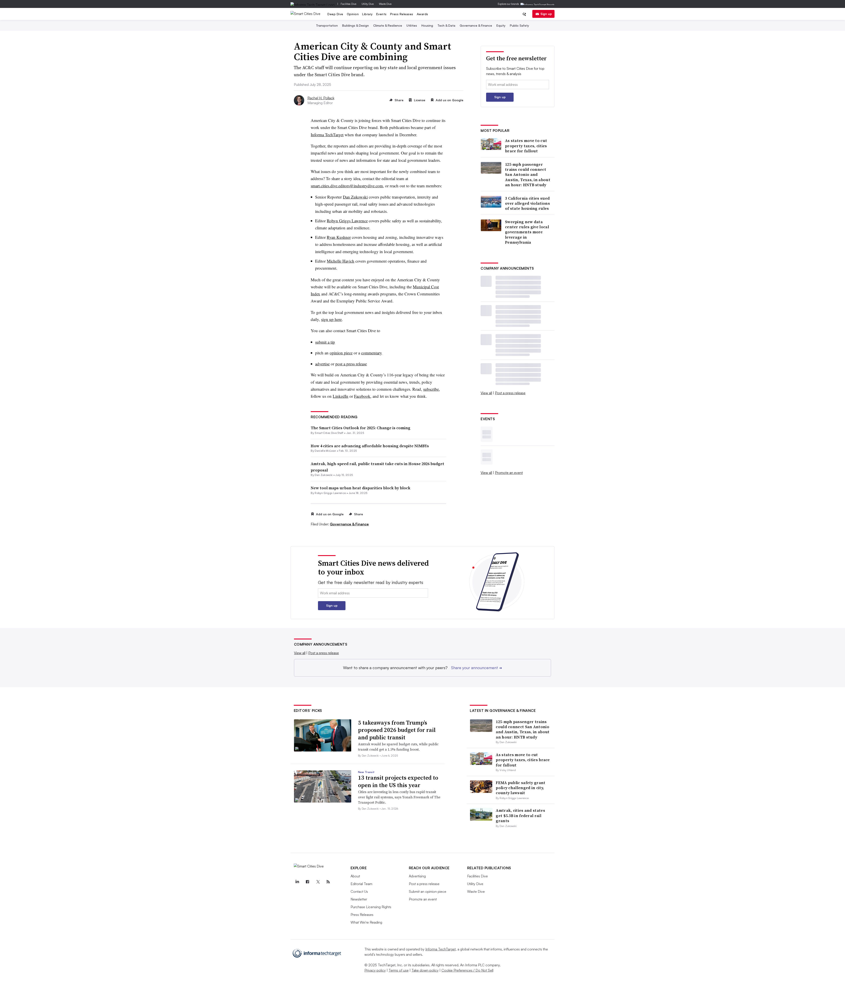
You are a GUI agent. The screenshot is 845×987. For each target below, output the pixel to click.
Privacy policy (375, 970)
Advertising (417, 876)
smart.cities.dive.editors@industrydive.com (347, 185)
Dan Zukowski (323, 475)
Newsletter (359, 899)
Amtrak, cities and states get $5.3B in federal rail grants (520, 815)
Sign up (546, 14)
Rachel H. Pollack (320, 98)
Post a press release (510, 393)
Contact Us (359, 891)
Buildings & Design (355, 25)
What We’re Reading (366, 922)
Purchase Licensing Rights (371, 907)
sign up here (331, 319)
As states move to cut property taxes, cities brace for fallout (526, 145)
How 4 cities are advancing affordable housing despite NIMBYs (370, 446)
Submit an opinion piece (427, 891)
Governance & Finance (476, 25)
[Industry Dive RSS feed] (328, 881)
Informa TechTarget (440, 949)
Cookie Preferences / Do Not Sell (467, 970)
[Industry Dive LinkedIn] (297, 881)
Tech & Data (446, 25)
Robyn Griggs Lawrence (330, 493)
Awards (422, 14)
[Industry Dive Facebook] (307, 881)
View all (486, 393)
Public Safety (519, 25)
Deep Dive (335, 14)
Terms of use (399, 970)
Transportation (327, 25)
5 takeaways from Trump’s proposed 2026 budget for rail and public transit (397, 730)
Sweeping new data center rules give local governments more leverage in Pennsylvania (527, 232)
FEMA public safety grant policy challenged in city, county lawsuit (520, 788)
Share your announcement (476, 667)
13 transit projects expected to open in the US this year (398, 781)
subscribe (431, 389)
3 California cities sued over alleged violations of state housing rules (527, 203)
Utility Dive (368, 4)
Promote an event (509, 472)
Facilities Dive (348, 4)
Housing (427, 25)
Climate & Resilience (387, 25)
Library (367, 14)
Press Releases (401, 14)
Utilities (411, 25)
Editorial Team (361, 884)
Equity (500, 25)
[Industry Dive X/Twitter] (318, 881)
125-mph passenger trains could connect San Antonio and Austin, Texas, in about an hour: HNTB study (527, 175)
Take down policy (425, 970)
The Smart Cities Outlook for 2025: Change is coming (360, 428)
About (355, 876)
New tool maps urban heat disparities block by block (360, 488)
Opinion (353, 14)
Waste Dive (385, 4)
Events (381, 14)
